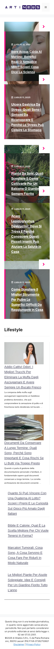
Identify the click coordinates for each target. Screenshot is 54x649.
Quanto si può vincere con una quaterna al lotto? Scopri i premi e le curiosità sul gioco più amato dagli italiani (28, 503)
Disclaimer (19, 644)
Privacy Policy (33, 644)
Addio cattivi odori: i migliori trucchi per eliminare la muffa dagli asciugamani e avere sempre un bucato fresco (22, 377)
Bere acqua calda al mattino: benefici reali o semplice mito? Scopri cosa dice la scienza (26, 62)
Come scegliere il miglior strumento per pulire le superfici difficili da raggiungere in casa (27, 299)
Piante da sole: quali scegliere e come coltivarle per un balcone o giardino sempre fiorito (27, 183)
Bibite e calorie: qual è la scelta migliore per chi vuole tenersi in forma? (28, 530)
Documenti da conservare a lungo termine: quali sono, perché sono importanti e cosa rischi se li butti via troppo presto (24, 453)
